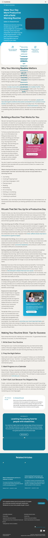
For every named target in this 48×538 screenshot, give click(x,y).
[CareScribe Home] (3, 510)
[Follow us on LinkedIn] (41, 531)
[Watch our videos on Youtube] (44, 531)
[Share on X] (1, 267)
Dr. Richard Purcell (13, 21)
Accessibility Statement (7, 514)
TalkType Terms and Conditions (30, 518)
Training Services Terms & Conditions (10, 523)
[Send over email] (1, 273)
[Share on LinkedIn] (1, 270)
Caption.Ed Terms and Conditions (9, 518)
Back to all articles (10, 5)
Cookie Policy (26, 516)
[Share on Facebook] (1, 265)
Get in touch (41, 503)
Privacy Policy (5, 516)
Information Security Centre (29, 514)
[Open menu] (45, 2)
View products (24, 434)
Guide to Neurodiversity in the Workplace (32, 519)
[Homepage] (6, 2)
